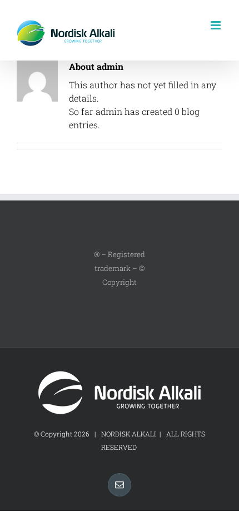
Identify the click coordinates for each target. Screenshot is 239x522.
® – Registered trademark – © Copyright (119, 268)
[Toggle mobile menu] (216, 25)
